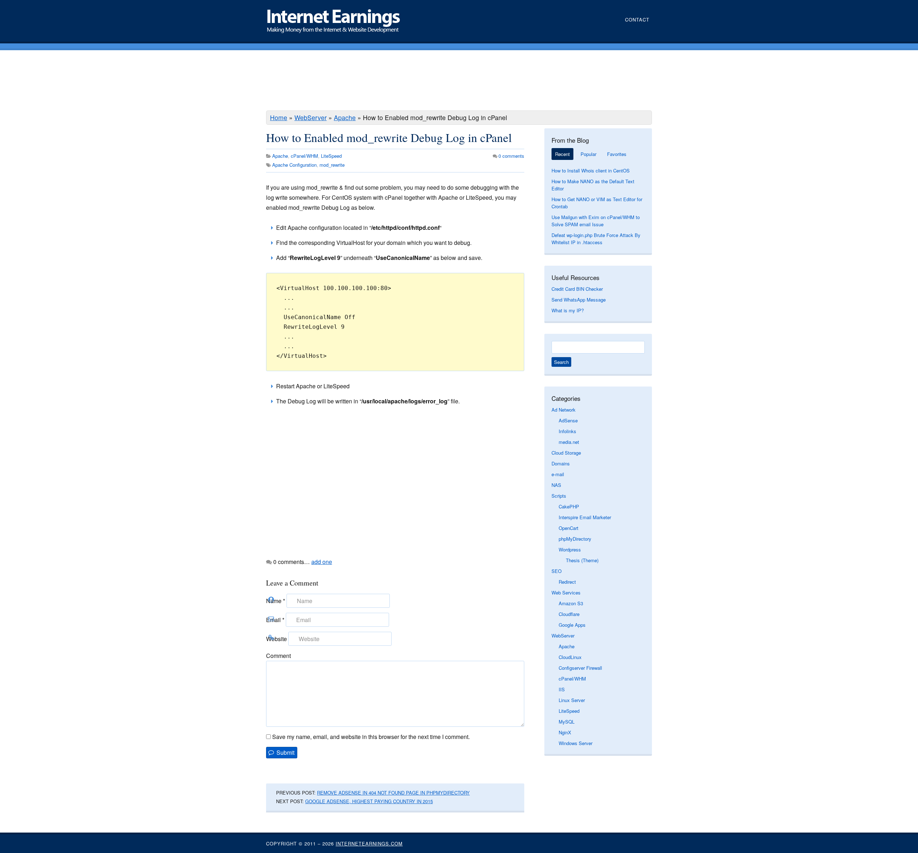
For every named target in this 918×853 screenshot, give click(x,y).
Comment (278, 655)
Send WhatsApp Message (579, 299)
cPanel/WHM (304, 155)
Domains (561, 463)
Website (276, 639)
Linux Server (572, 700)
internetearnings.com (369, 843)
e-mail (558, 474)
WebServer (310, 117)
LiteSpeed (331, 155)
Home (278, 117)
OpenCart (568, 528)
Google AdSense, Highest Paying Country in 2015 (369, 801)
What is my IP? (568, 310)
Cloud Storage (566, 452)
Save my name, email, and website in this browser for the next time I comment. (371, 737)
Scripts (559, 495)
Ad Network (564, 409)
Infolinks (567, 431)
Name (275, 601)
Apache (345, 117)
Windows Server (575, 743)
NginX (565, 732)
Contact (637, 19)
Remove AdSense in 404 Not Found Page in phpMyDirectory (393, 792)
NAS (556, 485)
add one (321, 562)
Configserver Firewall (580, 667)
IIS (562, 689)
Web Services (566, 592)
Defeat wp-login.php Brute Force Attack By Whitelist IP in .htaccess (596, 239)
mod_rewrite (332, 164)
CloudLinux (570, 657)
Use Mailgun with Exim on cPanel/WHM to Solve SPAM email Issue (596, 221)
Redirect (567, 581)
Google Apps (572, 624)
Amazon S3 (571, 603)
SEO (557, 571)
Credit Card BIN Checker (577, 288)
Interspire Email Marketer (585, 517)
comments (511, 155)
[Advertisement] (459, 81)
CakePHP (569, 506)
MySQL (566, 721)
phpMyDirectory (575, 538)
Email (275, 620)
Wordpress (570, 549)
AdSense (568, 420)
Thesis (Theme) (582, 560)
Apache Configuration (294, 164)
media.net (569, 442)
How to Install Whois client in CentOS (591, 170)
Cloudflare (569, 614)
